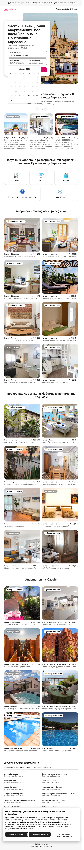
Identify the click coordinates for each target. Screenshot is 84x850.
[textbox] (18, 63)
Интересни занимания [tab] (42, 767)
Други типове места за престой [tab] (17, 767)
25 (16, 96)
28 (29, 96)
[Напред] (45, 109)
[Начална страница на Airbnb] (10, 9)
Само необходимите (40, 834)
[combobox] (27, 55)
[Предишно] (37, 109)
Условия (49, 846)
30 (37, 96)
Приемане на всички (16, 834)
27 (24, 96)
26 (20, 96)
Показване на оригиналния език (63, 3)
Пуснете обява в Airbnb (66, 9)
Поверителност (37, 846)
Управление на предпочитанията (64, 835)
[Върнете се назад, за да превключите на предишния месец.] (11, 69)
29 (33, 96)
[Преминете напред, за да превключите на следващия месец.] (37, 69)
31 (11, 100)
